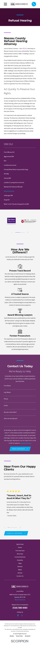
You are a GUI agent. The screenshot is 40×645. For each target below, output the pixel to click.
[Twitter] (22, 615)
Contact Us (20, 576)
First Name (7, 385)
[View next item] (28, 232)
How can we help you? (10, 418)
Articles (20, 573)
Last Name (7, 392)
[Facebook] (18, 615)
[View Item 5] (13, 527)
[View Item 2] (9, 527)
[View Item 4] (11, 527)
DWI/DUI (24, 48)
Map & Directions (20, 600)
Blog (20, 563)
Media (20, 570)
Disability (20, 560)
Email (6, 405)
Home (20, 547)
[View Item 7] (15, 527)
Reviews (20, 566)
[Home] (19, 4)
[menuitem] (20, 152)
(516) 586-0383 (19, 607)
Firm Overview (20, 550)
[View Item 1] (17, 232)
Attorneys (20, 554)
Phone (6, 399)
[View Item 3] (22, 232)
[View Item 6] (14, 527)
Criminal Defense (20, 557)
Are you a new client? (10, 412)
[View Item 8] (16, 527)
